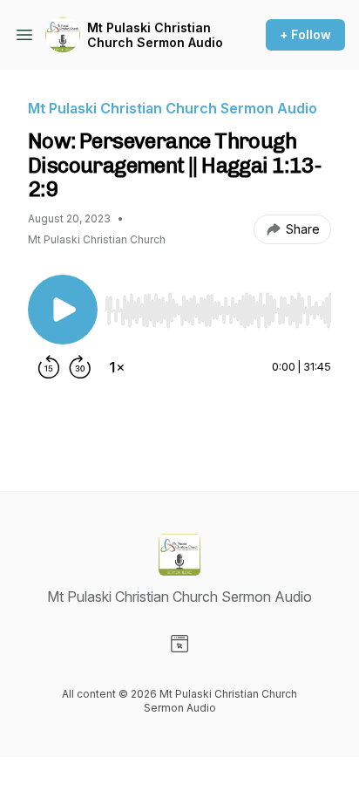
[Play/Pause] (63, 309)
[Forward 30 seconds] (80, 367)
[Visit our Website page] (179, 643)
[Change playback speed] (116, 367)
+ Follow (305, 34)
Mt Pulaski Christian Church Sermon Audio (155, 35)
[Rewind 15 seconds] (49, 367)
